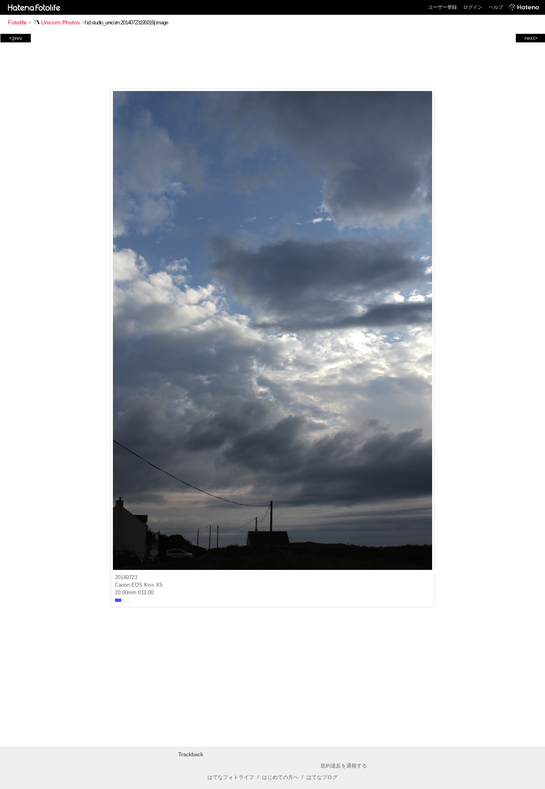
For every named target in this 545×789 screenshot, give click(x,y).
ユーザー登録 (442, 7)
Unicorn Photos (60, 22)
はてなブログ (322, 777)
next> (531, 38)
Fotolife (17, 22)
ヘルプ (496, 7)
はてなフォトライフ (230, 777)
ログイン (472, 7)
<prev (15, 38)
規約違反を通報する (343, 766)
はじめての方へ (280, 777)
